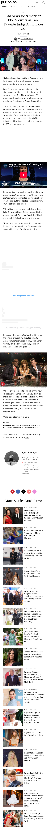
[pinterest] (3, 68)
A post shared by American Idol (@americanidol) (23, 328)
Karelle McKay (27, 39)
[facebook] (18, 492)
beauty (14, 6)
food (22, 6)
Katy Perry (7, 89)
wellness (31, 6)
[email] (34, 492)
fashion (4, 6)
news (23, 12)
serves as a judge (25, 89)
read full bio (25, 473)
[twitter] (23, 492)
